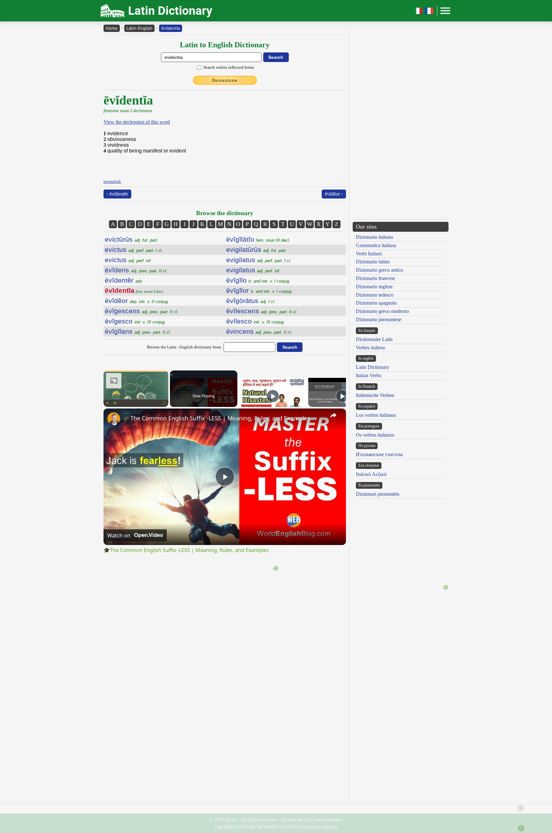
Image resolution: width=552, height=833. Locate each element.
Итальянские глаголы (379, 454)
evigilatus (258, 259)
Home (112, 28)
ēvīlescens (261, 311)
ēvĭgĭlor (259, 290)
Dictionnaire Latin (374, 339)
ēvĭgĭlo (258, 280)
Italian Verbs (368, 375)
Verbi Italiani (369, 253)
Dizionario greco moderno (382, 311)
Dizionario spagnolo (376, 303)
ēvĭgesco (135, 321)
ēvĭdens (136, 270)
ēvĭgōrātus (250, 300)
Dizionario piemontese (378, 319)
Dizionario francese (375, 278)
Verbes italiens (370, 347)
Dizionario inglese (374, 286)
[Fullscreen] (164, 403)
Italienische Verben (375, 395)
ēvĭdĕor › (334, 194)
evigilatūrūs (256, 249)
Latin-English (139, 28)
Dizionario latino (373, 261)
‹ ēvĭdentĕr (117, 194)
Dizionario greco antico (379, 270)
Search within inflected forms (228, 67)
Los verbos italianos (376, 415)
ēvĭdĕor (137, 300)
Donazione (225, 80)
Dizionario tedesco (375, 295)
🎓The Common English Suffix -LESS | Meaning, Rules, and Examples (216, 418)
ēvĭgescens (141, 311)
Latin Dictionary (372, 367)
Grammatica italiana (376, 245)
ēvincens (259, 331)
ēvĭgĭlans (138, 331)
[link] (113, 418)
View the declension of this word (136, 122)
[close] (278, 808)
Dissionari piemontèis (377, 494)
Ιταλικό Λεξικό (371, 474)
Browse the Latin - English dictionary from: (184, 347)
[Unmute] (115, 403)
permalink (112, 181)
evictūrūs (131, 239)
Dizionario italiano (374, 237)
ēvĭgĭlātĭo (258, 239)
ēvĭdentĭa (170, 28)
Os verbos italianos (375, 435)
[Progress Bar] (135, 399)
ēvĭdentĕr (124, 280)
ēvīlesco (255, 321)
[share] (333, 415)
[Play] (107, 403)
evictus (134, 249)
